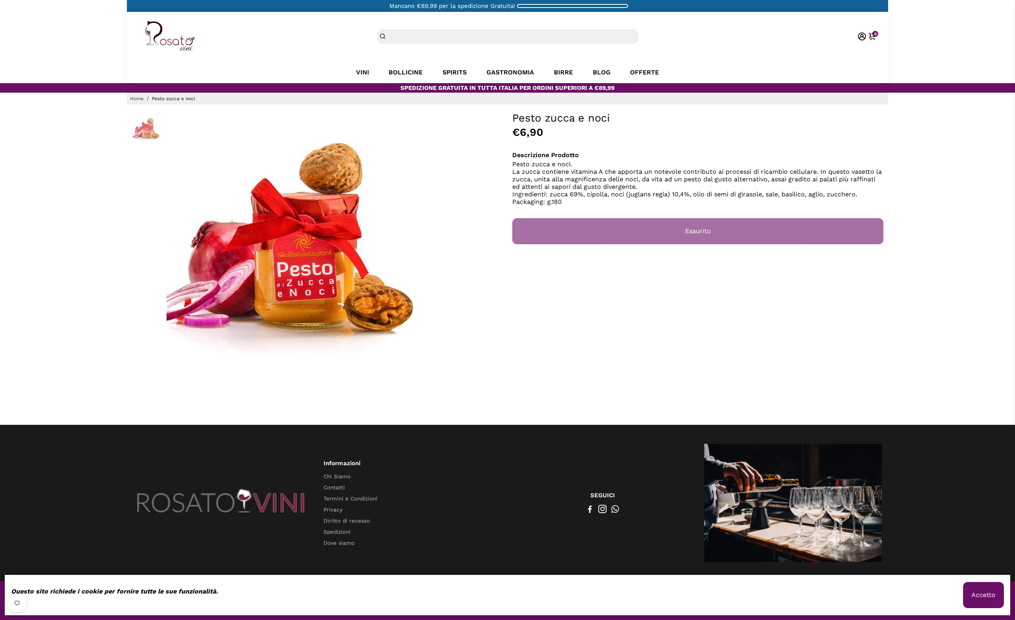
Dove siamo (339, 543)
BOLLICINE (406, 72)
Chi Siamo (337, 476)
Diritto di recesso (347, 520)
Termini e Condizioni (350, 498)
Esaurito (698, 231)
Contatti (334, 487)
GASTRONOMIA (510, 72)
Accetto (983, 595)
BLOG (602, 72)
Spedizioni (337, 532)
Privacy (333, 509)
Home (137, 98)
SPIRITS (454, 72)
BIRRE (563, 72)
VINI (362, 72)
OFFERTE (644, 72)
